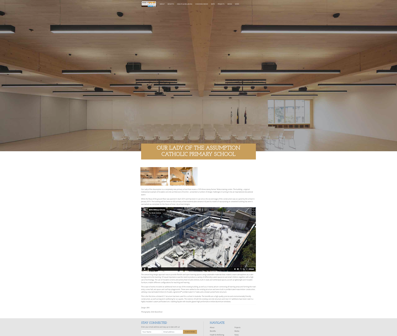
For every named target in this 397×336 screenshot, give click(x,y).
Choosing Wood (201, 4)
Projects (221, 4)
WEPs (213, 4)
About (162, 4)
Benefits (171, 4)
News (237, 4)
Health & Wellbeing (184, 4)
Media (229, 4)
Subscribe (190, 332)
